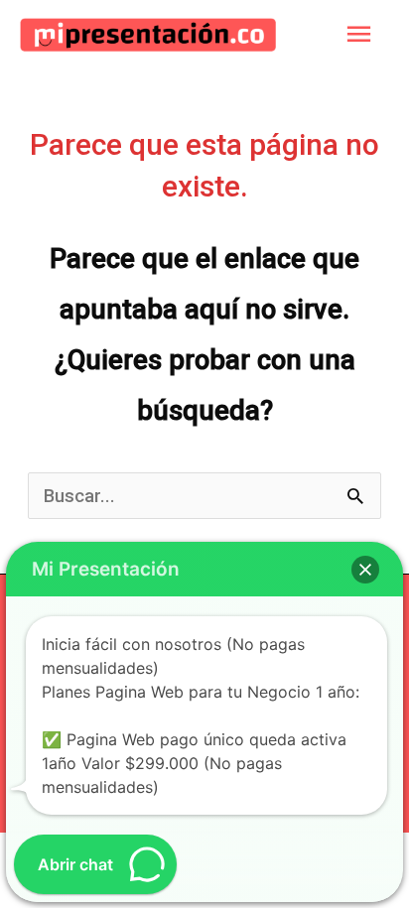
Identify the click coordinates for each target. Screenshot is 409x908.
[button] (365, 570)
